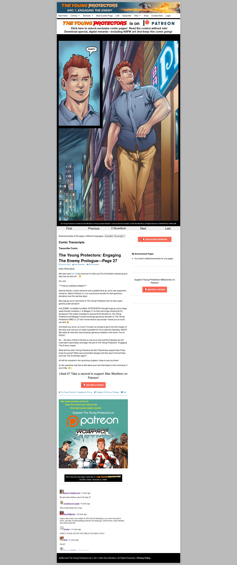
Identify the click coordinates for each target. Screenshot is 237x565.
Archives (87, 15)
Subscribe (126, 15)
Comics (74, 15)
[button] (118, 228)
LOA (117, 15)
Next (143, 228)
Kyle (124, 392)
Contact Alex (157, 15)
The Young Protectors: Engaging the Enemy (76, 392)
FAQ (136, 15)
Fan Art (74, 273)
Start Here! (63, 15)
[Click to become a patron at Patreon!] (93, 384)
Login (168, 15)
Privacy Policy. (144, 557)
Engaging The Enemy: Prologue (107, 392)
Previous (93, 228)
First (69, 228)
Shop (146, 15)
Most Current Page (104, 15)
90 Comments (94, 264)
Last (168, 228)
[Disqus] (93, 519)
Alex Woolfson (79, 264)
